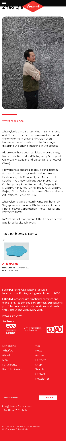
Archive (40, 355)
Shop (38, 364)
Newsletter (42, 378)
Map (5, 360)
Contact (40, 374)
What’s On (8, 350)
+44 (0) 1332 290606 (14, 410)
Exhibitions (9, 345)
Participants (9, 364)
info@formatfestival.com (17, 406)
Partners (40, 360)
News (38, 350)
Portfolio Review (12, 369)
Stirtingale (10, 429)
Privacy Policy (22, 429)
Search (39, 369)
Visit (37, 345)
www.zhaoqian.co (13, 120)
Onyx (19, 315)
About (6, 355)
